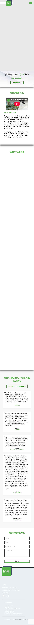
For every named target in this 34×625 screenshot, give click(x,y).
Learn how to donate (13, 269)
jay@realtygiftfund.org (13, 608)
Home (4, 585)
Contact (5, 593)
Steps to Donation (9, 587)
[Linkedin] (3, 596)
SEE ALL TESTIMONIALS (17, 386)
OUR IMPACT (17, 82)
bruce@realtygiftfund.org (14, 614)
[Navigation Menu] (30, 3)
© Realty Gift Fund (9, 619)
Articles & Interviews (11, 590)
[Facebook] (8, 596)
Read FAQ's (10, 365)
